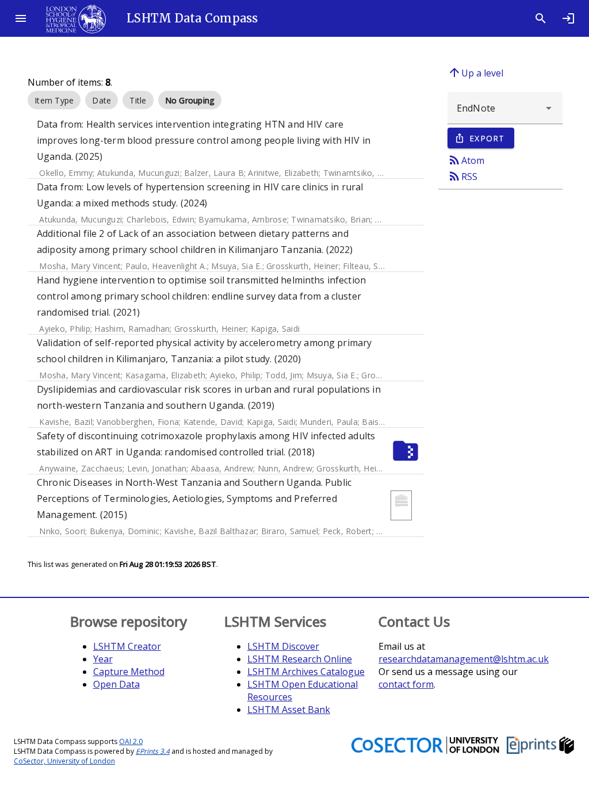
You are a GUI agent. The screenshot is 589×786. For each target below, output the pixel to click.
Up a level (475, 72)
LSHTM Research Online (299, 659)
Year (103, 659)
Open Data (116, 684)
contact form (406, 684)
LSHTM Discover (283, 646)
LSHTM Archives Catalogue (306, 671)
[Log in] (568, 18)
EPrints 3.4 (153, 751)
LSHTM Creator (127, 646)
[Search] (540, 18)
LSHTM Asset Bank (288, 709)
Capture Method (129, 671)
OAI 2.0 (131, 741)
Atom (466, 160)
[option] (54, 100)
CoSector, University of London (64, 761)
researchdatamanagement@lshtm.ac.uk (463, 659)
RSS (462, 176)
